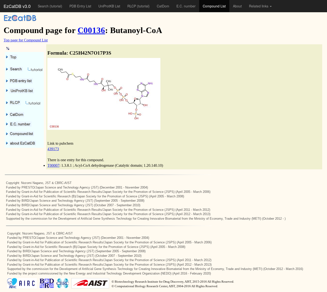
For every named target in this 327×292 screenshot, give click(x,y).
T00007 (53, 165)
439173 (53, 149)
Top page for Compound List (26, 40)
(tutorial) (56, 6)
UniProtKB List (109, 6)
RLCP (132, 6)
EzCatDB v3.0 (17, 6)
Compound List (214, 6)
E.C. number (186, 6)
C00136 (91, 30)
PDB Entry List (80, 6)
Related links (259, 6)
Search (44, 6)
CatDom (163, 6)
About (237, 6)
